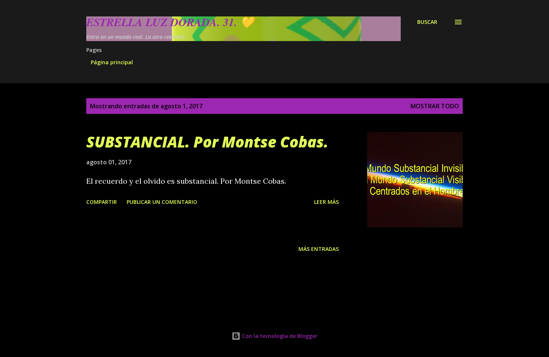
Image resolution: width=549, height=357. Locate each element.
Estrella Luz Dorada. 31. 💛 (170, 22)
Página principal (112, 62)
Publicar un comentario (162, 201)
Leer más (326, 201)
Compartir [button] (101, 201)
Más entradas (318, 248)
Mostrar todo (434, 106)
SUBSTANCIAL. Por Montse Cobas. (207, 141)
